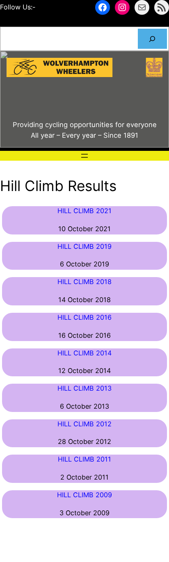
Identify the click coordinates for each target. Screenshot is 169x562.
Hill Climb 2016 (84, 317)
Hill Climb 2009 (84, 495)
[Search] (152, 39)
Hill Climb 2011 (84, 459)
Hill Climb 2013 (84, 388)
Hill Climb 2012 (84, 424)
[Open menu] (84, 156)
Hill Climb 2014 (84, 353)
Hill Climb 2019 (84, 246)
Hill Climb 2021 (84, 211)
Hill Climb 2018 (84, 282)
